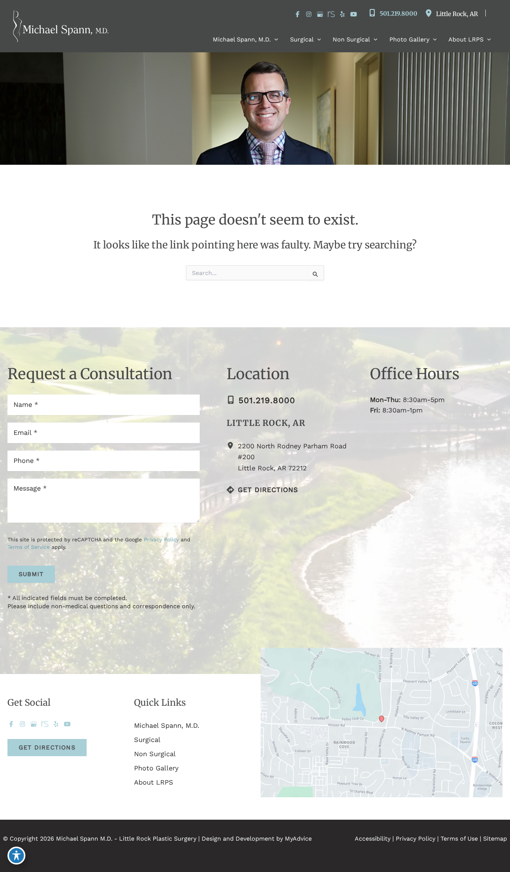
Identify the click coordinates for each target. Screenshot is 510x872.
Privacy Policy (161, 539)
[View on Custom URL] (382, 722)
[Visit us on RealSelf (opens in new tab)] (331, 14)
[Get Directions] (262, 490)
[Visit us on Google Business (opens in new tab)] (320, 14)
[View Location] (430, 13)
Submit (31, 574)
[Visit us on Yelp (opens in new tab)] (342, 14)
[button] (274, 39)
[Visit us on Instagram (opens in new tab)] (308, 14)
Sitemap (495, 838)
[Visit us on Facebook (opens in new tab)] (297, 14)
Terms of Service (28, 547)
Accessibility (373, 838)
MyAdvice (298, 838)
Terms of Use (459, 838)
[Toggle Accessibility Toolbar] (16, 856)
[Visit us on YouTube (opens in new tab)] (353, 14)
